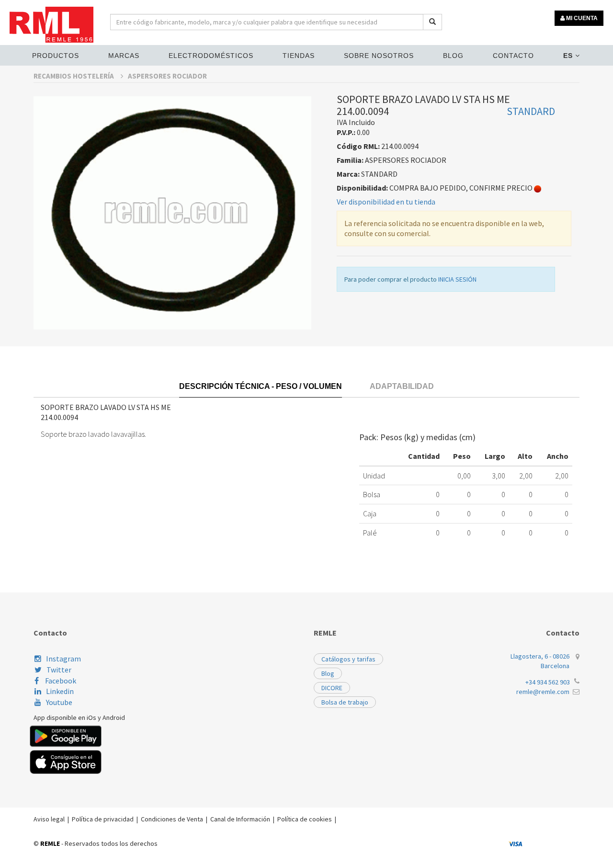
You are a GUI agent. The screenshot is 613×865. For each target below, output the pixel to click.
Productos (55, 55)
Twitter (58, 669)
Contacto (513, 55)
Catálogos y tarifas (348, 659)
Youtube (59, 702)
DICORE (331, 687)
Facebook (60, 680)
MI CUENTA (581, 18)
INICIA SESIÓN (457, 279)
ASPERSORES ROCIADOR (167, 75)
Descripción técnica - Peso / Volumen (260, 386)
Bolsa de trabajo (344, 702)
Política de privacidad (103, 819)
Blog (453, 55)
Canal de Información (240, 819)
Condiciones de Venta (172, 819)
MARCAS (123, 55)
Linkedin (60, 691)
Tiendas (299, 55)
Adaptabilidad (402, 386)
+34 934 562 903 (547, 682)
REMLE (50, 843)
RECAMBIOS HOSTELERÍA (74, 75)
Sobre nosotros (379, 55)
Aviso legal (49, 819)
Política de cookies (304, 819)
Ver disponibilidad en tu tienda (386, 201)
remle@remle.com (542, 691)
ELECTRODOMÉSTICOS (211, 55)
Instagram (63, 658)
